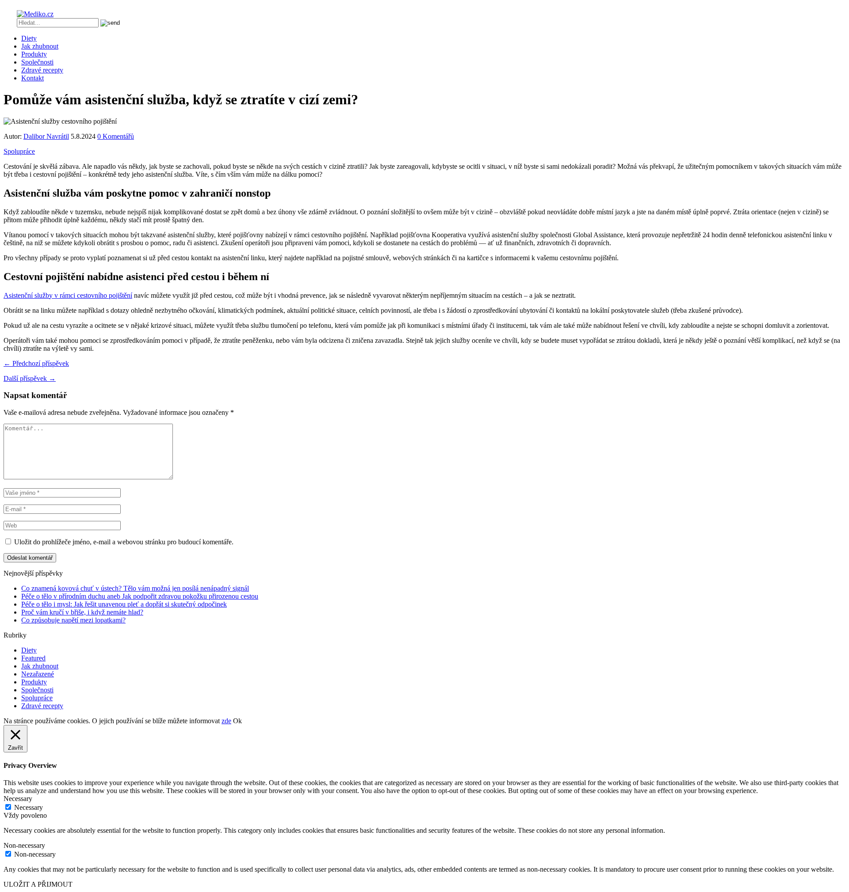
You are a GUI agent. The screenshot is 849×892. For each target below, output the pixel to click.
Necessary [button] (18, 798)
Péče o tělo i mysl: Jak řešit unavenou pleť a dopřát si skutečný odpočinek (124, 604)
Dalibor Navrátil (46, 136)
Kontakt (32, 78)
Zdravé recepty (42, 70)
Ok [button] (237, 721)
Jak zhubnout (39, 46)
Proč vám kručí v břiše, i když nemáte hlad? (82, 612)
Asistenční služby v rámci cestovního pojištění (68, 295)
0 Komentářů (115, 136)
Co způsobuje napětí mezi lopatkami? (73, 620)
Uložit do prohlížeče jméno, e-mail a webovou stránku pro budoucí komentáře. (123, 542)
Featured (33, 658)
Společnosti (37, 62)
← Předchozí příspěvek (36, 363)
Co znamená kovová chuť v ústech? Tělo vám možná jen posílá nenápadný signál (135, 588)
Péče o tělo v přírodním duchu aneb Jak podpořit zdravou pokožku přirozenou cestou (139, 596)
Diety (29, 38)
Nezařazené (37, 674)
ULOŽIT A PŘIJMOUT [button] (38, 884)
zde (226, 721)
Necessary (28, 807)
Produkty (34, 54)
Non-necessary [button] (24, 845)
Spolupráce (19, 151)
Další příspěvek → (30, 378)
